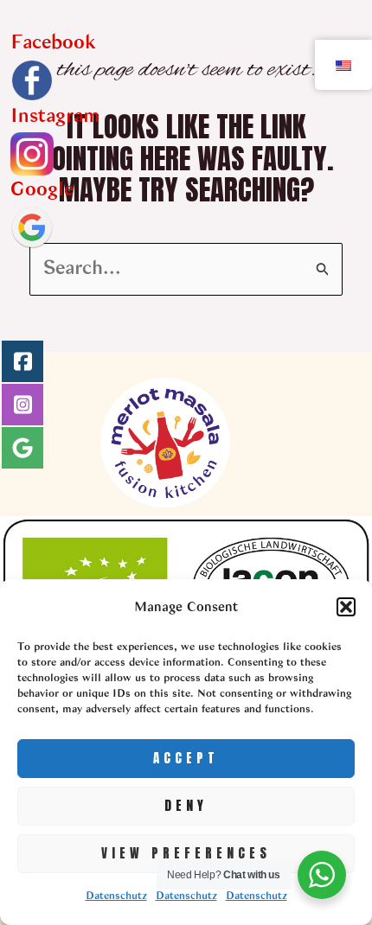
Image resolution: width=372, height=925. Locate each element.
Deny (186, 805)
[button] (346, 607)
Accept (186, 758)
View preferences (186, 853)
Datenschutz (116, 896)
